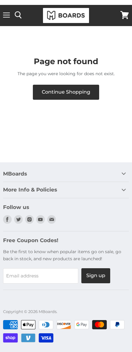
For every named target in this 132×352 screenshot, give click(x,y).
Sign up (95, 275)
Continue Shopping (66, 92)
